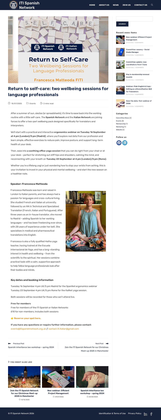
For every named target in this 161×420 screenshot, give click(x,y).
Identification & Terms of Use (112, 413)
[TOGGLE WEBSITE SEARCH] (152, 5)
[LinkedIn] (124, 142)
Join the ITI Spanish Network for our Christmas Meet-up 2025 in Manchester (24, 393)
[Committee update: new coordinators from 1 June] (120, 64)
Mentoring (120, 127)
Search (122, 24)
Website (119, 130)
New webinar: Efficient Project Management (58, 392)
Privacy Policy (134, 413)
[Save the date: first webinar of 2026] (120, 103)
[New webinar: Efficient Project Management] (120, 39)
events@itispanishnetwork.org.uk (28, 328)
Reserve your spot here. (27, 318)
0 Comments (139, 42)
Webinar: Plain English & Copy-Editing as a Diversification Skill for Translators (139, 89)
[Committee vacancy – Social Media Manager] (120, 52)
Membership (121, 124)
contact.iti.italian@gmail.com (64, 328)
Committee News (122, 118)
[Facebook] (119, 142)
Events (33, 103)
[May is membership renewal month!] (120, 77)
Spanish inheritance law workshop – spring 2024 (92, 392)
